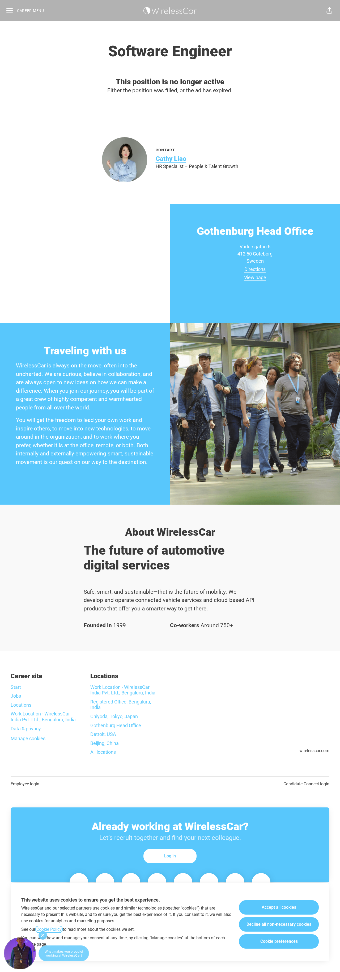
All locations (103, 752)
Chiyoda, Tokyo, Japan (114, 716)
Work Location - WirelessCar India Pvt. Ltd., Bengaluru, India (43, 716)
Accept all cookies (279, 907)
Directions (255, 269)
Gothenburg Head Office (115, 725)
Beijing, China (104, 743)
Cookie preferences (279, 941)
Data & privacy (26, 728)
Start (16, 687)
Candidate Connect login (306, 783)
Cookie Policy (49, 929)
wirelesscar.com (314, 750)
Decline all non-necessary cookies (278, 924)
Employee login (25, 783)
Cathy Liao (171, 158)
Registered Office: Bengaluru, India (120, 704)
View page (255, 277)
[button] (329, 10)
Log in (170, 855)
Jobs (16, 696)
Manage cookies (28, 738)
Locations (21, 705)
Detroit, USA (103, 734)
